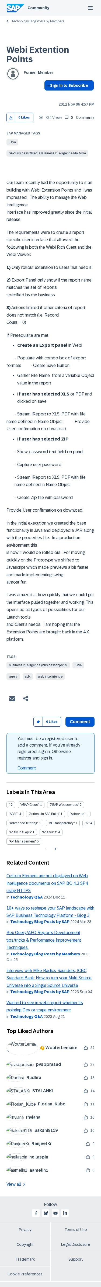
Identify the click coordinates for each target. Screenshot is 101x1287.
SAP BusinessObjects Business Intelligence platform (47, 153)
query (13, 676)
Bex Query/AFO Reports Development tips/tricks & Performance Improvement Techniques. (43, 940)
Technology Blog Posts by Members (37, 21)
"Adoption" (77, 814)
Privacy (25, 1229)
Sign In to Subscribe (69, 85)
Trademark (25, 1259)
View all (13, 1184)
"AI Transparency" (61, 823)
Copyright (25, 1244)
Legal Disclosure (75, 1244)
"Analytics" (49, 832)
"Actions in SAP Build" (44, 814)
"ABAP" (13, 814)
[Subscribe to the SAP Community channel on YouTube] (55, 1213)
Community (38, 8)
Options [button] (47, 95)
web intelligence (50, 676)
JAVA (78, 665)
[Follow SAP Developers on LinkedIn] (65, 1213)
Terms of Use (76, 1229)
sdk (27, 676)
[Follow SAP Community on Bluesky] (46, 1213)
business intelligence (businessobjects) (38, 665)
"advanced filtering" (23, 823)
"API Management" (22, 841)
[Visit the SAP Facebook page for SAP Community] (36, 1213)
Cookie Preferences (25, 1274)
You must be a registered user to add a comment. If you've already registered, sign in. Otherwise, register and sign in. (49, 748)
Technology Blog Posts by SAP (39, 922)
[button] (11, 117)
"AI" (87, 823)
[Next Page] (54, 849)
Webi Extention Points (37, 54)
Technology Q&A (26, 897)
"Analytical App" (20, 832)
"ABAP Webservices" (64, 805)
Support (75, 1259)
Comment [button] (80, 721)
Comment (27, 768)
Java (12, 142)
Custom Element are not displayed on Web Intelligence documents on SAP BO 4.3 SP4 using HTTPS (47, 883)
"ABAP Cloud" (29, 805)
